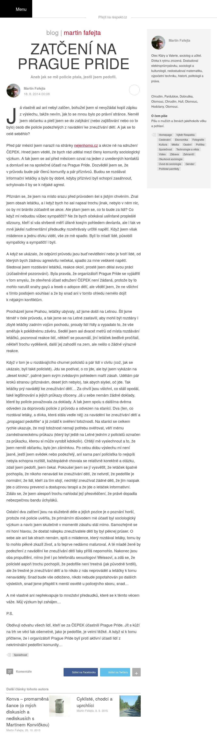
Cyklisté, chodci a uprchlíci (95, 701)
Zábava (174, 154)
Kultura (163, 144)
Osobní (187, 144)
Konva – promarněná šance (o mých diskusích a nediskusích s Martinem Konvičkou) (27, 711)
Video (162, 154)
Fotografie (198, 139)
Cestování (165, 139)
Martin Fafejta (82, 32)
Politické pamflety (169, 168)
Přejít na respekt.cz (112, 17)
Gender (190, 164)
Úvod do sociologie (170, 164)
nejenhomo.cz (86, 145)
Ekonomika (181, 139)
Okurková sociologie (170, 159)
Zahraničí (188, 154)
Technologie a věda (187, 149)
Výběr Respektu (185, 134)
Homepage (165, 134)
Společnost (20, 655)
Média (175, 144)
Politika (200, 144)
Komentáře (20, 671)
